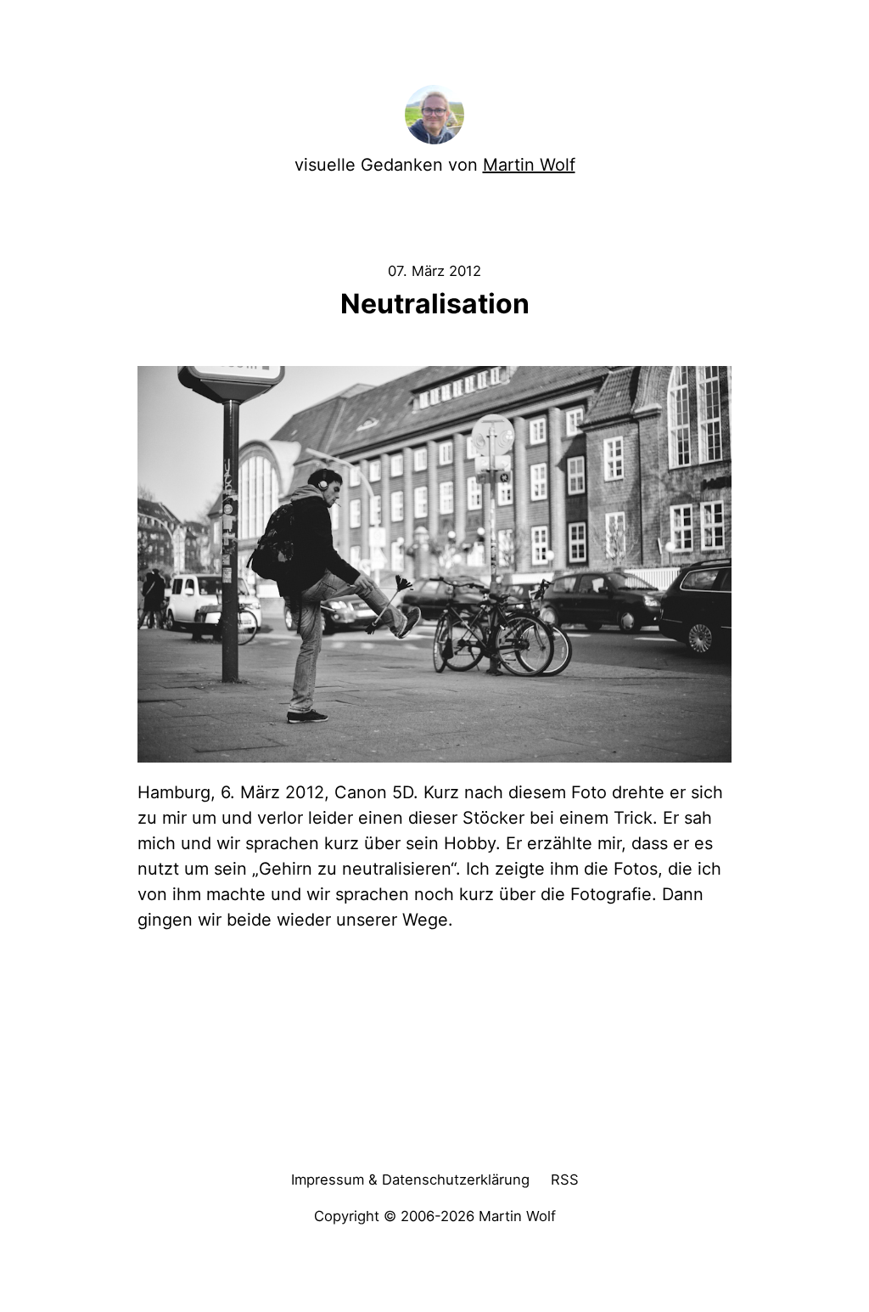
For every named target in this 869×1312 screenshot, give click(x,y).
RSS (565, 1179)
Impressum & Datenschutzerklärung (410, 1179)
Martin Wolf (529, 165)
